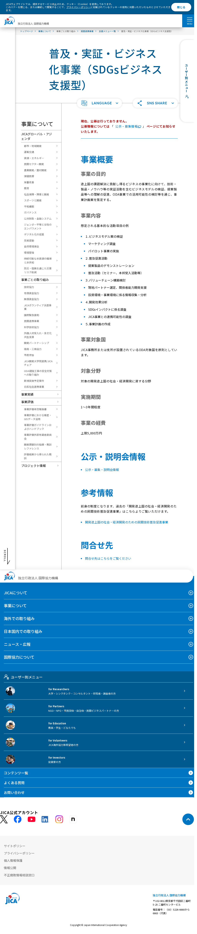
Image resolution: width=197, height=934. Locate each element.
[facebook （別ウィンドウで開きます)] (18, 819)
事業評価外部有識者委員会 (38, 436)
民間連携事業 (31, 321)
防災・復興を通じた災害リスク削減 (38, 270)
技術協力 (29, 287)
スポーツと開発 (33, 200)
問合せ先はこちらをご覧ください (108, 558)
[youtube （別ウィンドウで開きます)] (31, 819)
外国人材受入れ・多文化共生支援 (38, 335)
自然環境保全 (31, 246)
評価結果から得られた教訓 (38, 456)
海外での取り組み (19, 618)
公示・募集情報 (126, 126)
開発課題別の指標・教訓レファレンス (38, 446)
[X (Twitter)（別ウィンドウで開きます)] (4, 819)
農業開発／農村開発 (35, 170)
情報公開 (10, 867)
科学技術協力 (31, 327)
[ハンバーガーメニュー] (189, 19)
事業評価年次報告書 (35, 409)
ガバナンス (30, 212)
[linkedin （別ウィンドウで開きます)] (45, 819)
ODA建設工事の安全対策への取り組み (38, 373)
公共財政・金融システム (38, 218)
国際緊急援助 (31, 315)
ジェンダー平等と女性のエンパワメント (38, 226)
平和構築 (29, 206)
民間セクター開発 (34, 164)
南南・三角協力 (33, 349)
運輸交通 (29, 152)
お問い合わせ (14, 792)
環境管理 (29, 252)
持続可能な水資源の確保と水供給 (38, 260)
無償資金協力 (31, 299)
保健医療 (29, 176)
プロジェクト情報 (33, 465)
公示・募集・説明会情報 (102, 469)
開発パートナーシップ (36, 343)
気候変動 (29, 240)
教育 (26, 188)
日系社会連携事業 (34, 387)
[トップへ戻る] (188, 819)
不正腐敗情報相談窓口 (19, 875)
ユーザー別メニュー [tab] (27, 676)
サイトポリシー (14, 846)
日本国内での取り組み (23, 631)
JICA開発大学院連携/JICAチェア (38, 363)
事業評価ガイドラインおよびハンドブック (38, 427)
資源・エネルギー (34, 158)
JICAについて (15, 592)
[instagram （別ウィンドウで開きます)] (59, 819)
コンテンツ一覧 (16, 772)
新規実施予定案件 (34, 381)
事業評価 (27, 401)
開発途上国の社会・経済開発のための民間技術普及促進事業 (126, 522)
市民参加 (29, 355)
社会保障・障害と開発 (36, 194)
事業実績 (27, 394)
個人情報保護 (13, 860)
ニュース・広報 (17, 644)
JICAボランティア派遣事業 (37, 307)
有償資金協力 (31, 293)
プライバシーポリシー (78, 7)
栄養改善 (29, 182)
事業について (15, 605)
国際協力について (19, 657)
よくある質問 (14, 782)
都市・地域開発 (33, 146)
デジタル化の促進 (34, 234)
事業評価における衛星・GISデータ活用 (38, 417)
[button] (99, 103)
